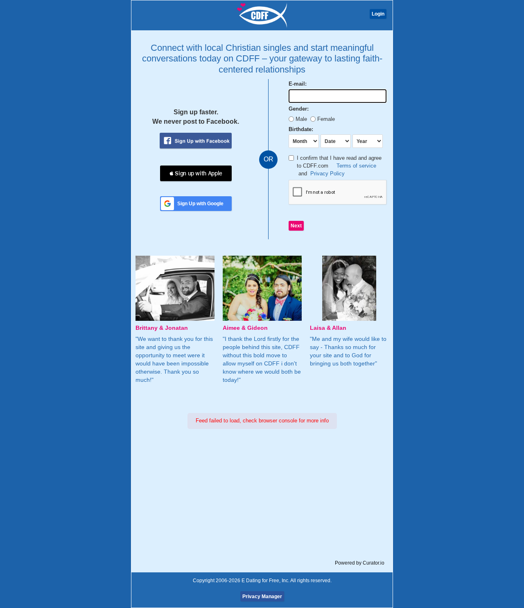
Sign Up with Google (200, 203)
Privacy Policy (327, 173)
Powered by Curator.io (359, 562)
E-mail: (298, 84)
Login (378, 14)
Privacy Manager (262, 596)
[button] (196, 173)
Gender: (299, 109)
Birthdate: (301, 129)
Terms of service (356, 166)
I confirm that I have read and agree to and (339, 165)
